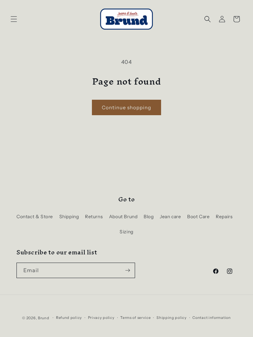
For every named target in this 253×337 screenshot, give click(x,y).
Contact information (211, 317)
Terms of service (135, 317)
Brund (43, 318)
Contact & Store (34, 217)
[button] (14, 19)
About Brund (123, 217)
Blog (149, 217)
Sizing (126, 232)
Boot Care (198, 217)
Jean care (170, 217)
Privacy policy (101, 317)
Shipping (69, 217)
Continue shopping (126, 107)
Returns (94, 217)
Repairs (224, 217)
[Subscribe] (127, 270)
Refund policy (69, 317)
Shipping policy (171, 317)
